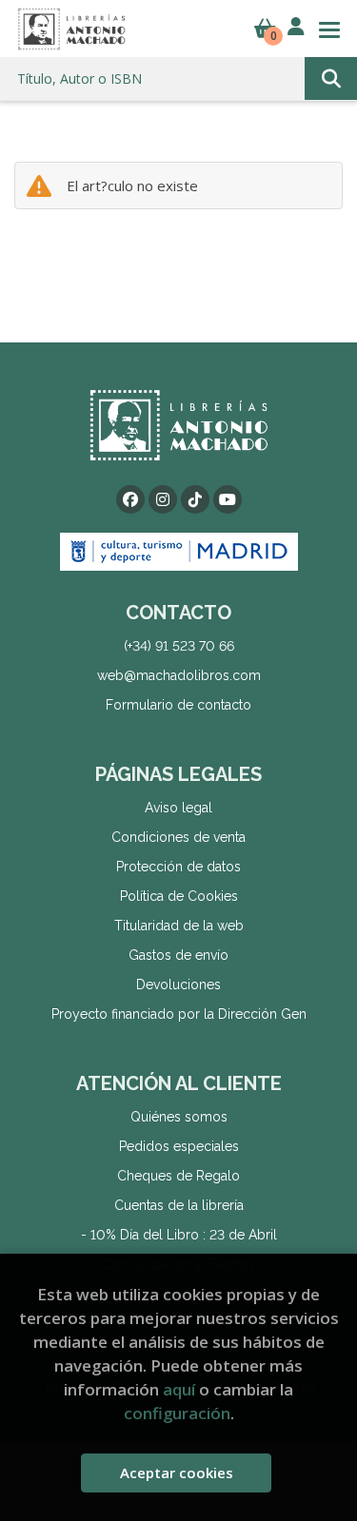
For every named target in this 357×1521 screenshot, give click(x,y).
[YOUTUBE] (227, 499)
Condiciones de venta (178, 837)
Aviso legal (178, 807)
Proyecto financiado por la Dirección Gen (179, 1014)
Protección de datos (178, 866)
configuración (177, 1413)
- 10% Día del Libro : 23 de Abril (179, 1234)
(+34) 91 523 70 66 (179, 645)
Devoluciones (178, 984)
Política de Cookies (179, 896)
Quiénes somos (179, 1116)
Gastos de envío (178, 955)
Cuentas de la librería (179, 1205)
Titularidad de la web (179, 925)
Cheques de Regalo (178, 1175)
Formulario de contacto (178, 704)
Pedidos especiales (179, 1146)
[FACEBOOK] (130, 499)
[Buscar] (331, 78)
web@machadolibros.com (179, 675)
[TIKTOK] (195, 499)
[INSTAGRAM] (163, 499)
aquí (179, 1389)
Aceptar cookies (176, 1472)
